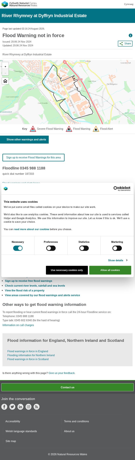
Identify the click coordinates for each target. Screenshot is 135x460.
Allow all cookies (110, 270)
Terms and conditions (76, 421)
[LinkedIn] (20, 407)
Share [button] (127, 43)
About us (69, 431)
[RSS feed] (37, 407)
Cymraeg (128, 4)
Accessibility (12, 421)
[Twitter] (12, 407)
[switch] (51, 248)
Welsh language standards (21, 431)
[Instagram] (28, 407)
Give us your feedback (62, 373)
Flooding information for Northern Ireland (31, 355)
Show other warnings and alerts (26, 139)
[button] (131, 35)
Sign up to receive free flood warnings (28, 281)
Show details (115, 260)
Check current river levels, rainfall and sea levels (35, 285)
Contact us (67, 387)
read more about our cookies (31, 229)
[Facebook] (4, 407)
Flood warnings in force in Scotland (28, 359)
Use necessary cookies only (67, 270)
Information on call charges (18, 325)
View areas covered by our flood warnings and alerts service (42, 295)
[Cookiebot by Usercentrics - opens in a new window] (121, 188)
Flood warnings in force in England (27, 351)
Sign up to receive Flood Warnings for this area (33, 157)
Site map (11, 441)
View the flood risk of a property (24, 290)
